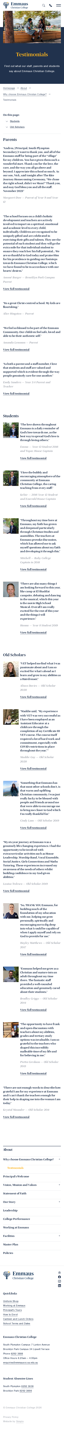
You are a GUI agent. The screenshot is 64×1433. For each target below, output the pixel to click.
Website (7, 1421)
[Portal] (59, 1272)
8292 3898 (26, 1390)
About (24, 88)
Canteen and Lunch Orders (18, 1319)
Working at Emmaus (14, 1305)
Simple (20, 1421)
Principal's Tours (12, 1310)
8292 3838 (27, 1386)
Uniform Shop (10, 1301)
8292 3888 (17, 1353)
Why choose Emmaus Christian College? (25, 94)
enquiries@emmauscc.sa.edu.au (20, 1362)
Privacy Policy (10, 1417)
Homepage (9, 88)
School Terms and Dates (16, 1323)
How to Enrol (10, 1314)
